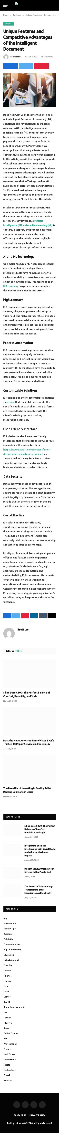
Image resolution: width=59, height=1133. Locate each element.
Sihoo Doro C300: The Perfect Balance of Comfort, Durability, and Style (26, 694)
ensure (10, 402)
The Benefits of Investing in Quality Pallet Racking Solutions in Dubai (27, 790)
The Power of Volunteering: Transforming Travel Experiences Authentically (38, 889)
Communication (11, 944)
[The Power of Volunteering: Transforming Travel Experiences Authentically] (12, 890)
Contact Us (20, 1115)
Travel (6, 1075)
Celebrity (8, 939)
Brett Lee (17, 56)
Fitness (7, 981)
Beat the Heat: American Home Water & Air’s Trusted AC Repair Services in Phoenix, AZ (28, 742)
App (5, 918)
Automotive (9, 923)
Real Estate (9, 1054)
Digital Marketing (12, 949)
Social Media (9, 1059)
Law (5, 1012)
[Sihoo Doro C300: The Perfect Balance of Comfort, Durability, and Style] (29, 673)
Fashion (7, 970)
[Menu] (5, 5)
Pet (5, 1038)
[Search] (55, 5)
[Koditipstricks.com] (29, 5)
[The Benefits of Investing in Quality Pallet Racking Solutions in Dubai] (29, 769)
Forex (6, 991)
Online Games (10, 1033)
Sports (6, 1064)
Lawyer (7, 1017)
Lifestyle (7, 1022)
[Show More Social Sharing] (52, 66)
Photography (10, 1043)
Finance (7, 975)
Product (7, 1049)
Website (7, 1080)
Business (9, 24)
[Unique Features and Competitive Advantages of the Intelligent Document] (29, 90)
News (6, 1028)
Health (6, 1001)
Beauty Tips (9, 928)
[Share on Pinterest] (41, 66)
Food (6, 986)
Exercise (7, 965)
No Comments (47, 56)
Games (6, 996)
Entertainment (11, 960)
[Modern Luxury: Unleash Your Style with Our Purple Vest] (12, 873)
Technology (9, 1070)
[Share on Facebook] (10, 66)
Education (8, 954)
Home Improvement (13, 1007)
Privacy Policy (37, 1115)
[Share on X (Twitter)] (26, 66)
